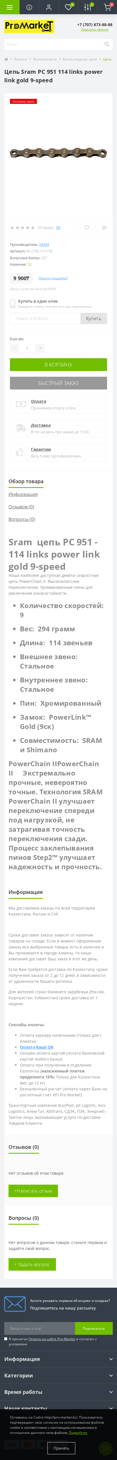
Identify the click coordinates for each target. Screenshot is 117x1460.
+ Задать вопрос (32, 1264)
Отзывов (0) (21, 507)
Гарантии (41, 449)
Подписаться (94, 1328)
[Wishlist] (86, 228)
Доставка (41, 425)
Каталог (20, 59)
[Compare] (104, 228)
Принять (61, 1448)
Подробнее (78, 1432)
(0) (58, 227)
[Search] (107, 44)
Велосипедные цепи (80, 59)
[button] (48, 7)
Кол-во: (17, 339)
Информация (23, 494)
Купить (93, 318)
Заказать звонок (94, 29)
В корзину (58, 364)
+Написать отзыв (33, 1191)
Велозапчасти (45, 59)
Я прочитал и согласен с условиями (53, 1341)
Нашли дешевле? (53, 278)
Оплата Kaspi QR (36, 1047)
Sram (44, 244)
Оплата (38, 401)
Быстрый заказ (58, 383)
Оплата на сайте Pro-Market (52, 1339)
